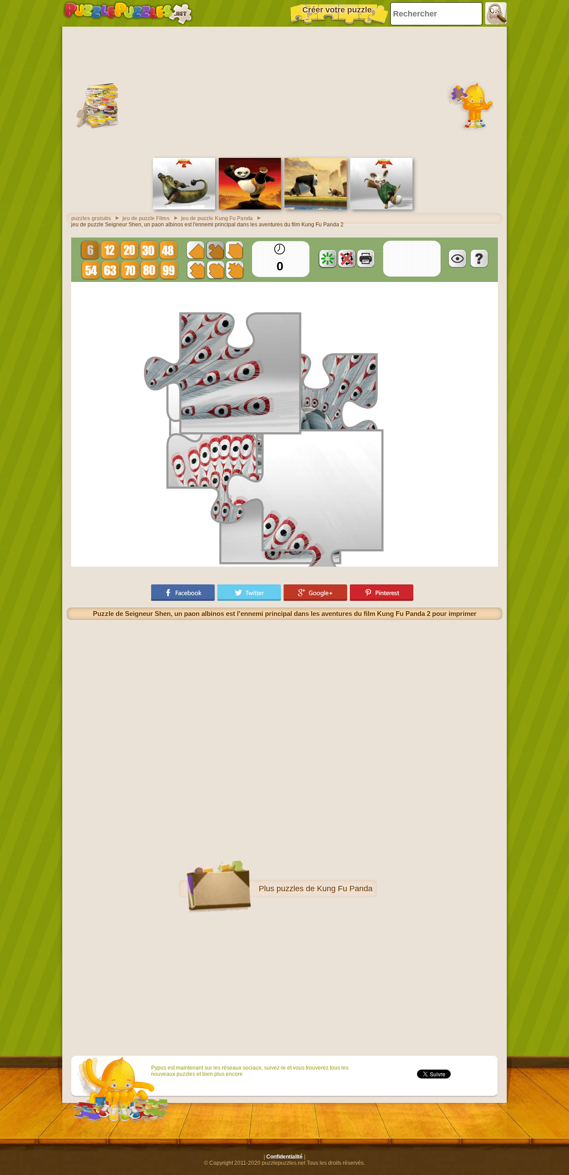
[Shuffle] (328, 258)
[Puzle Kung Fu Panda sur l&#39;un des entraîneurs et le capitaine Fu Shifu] (315, 208)
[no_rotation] (347, 258)
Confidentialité (284, 1157)
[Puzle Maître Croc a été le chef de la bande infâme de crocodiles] (184, 208)
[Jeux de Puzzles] (128, 13)
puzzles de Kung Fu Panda (324, 888)
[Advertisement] (284, 91)
